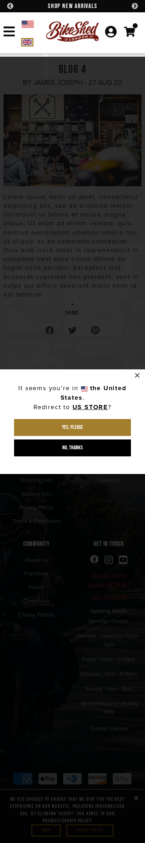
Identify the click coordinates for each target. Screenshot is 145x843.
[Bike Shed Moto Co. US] (33, 24)
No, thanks (72, 447)
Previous (10, 6)
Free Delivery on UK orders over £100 (76, 6)
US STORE (90, 407)
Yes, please (72, 427)
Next (134, 6)
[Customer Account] (111, 32)
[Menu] (9, 32)
